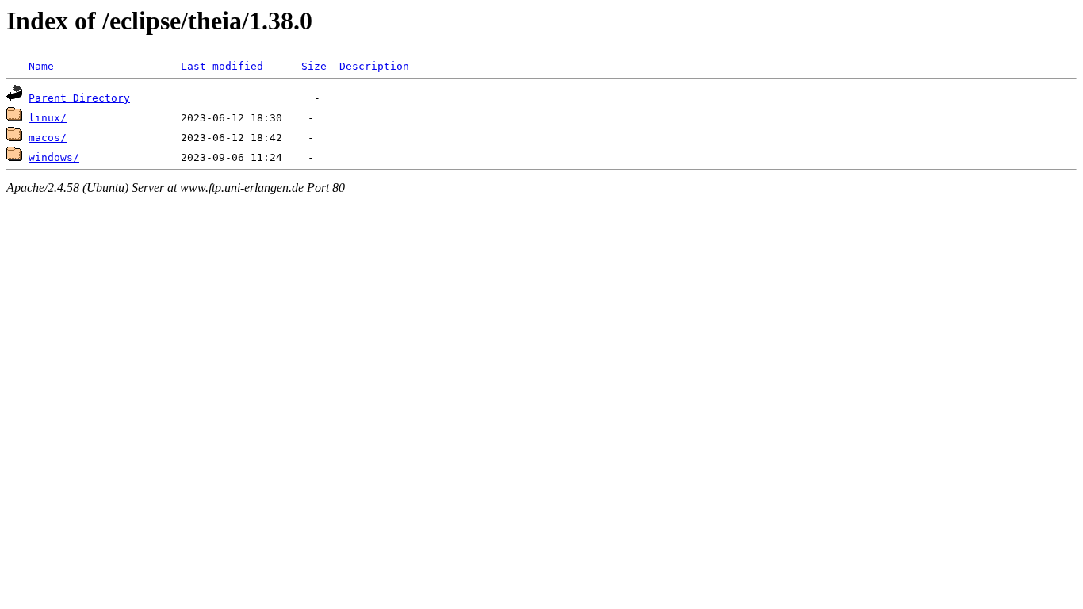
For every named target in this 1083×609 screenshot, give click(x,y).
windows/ (54, 157)
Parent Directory (79, 98)
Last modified (222, 66)
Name (41, 66)
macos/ (48, 138)
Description (374, 66)
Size (314, 66)
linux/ (48, 118)
